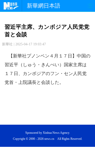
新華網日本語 (43, 6)
